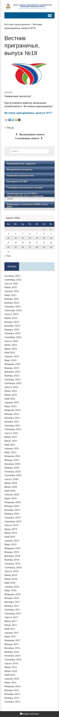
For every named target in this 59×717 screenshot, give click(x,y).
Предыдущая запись (32, 134)
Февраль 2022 (12, 410)
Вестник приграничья (17, 24)
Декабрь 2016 (12, 648)
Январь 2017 (11, 644)
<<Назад (9, 127)
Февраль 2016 (12, 686)
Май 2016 (9, 674)
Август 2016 (11, 663)
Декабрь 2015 (12, 694)
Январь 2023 (11, 368)
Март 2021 (10, 452)
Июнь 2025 (10, 287)
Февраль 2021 (12, 456)
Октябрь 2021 (12, 425)
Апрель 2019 (11, 540)
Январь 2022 (11, 414)
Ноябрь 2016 (11, 651)
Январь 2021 (11, 460)
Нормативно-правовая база (20, 175)
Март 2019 (10, 544)
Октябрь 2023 (12, 333)
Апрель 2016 (11, 678)
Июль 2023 (10, 344)
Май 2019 (9, 536)
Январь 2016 (11, 690)
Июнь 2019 (10, 532)
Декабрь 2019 (12, 509)
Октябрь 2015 (12, 701)
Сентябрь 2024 (12, 310)
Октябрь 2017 (12, 609)
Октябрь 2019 (12, 517)
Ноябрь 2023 (11, 329)
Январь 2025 (11, 298)
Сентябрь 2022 (12, 383)
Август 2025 (11, 283)
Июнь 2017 (10, 625)
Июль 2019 (10, 529)
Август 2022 (11, 387)
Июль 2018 (10, 575)
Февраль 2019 (12, 548)
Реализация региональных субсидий (25, 187)
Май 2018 (9, 582)
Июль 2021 (10, 436)
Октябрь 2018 (12, 563)
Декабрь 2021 (12, 417)
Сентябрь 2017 (12, 613)
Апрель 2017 (11, 632)
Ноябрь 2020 (11, 467)
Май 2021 (9, 444)
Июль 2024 (10, 318)
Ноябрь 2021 (11, 421)
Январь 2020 (11, 506)
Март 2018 (10, 590)
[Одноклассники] (16, 120)
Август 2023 (11, 341)
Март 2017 (10, 636)
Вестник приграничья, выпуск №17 (28, 113)
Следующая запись (27, 138)
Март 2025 (10, 295)
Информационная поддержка (21, 163)
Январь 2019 (11, 552)
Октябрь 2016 (12, 655)
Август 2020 (11, 479)
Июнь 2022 (10, 394)
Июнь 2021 (10, 440)
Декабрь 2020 (12, 463)
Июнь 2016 (10, 671)
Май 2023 (9, 352)
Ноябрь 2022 (11, 375)
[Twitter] (13, 120)
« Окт (7, 255)
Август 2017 (11, 617)
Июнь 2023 (10, 348)
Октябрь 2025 (12, 275)
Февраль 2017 (12, 640)
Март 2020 (10, 498)
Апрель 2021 (11, 448)
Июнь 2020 (10, 486)
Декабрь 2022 (12, 371)
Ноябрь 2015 (11, 697)
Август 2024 (11, 314)
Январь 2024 (11, 321)
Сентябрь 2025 (12, 279)
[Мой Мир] (19, 120)
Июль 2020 (10, 483)
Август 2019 (11, 525)
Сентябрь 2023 (12, 337)
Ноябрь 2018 (11, 559)
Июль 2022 (10, 390)
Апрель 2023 (11, 356)
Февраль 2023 (12, 364)
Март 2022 (10, 406)
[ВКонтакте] (9, 120)
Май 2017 (9, 628)
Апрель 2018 (11, 586)
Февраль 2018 (12, 594)
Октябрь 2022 (12, 379)
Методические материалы (19, 169)
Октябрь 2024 (12, 306)
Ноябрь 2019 (11, 513)
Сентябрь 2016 (12, 659)
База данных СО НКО (17, 181)
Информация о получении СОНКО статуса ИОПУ (27, 205)
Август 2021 (11, 433)
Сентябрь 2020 (12, 475)
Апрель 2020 (11, 494)
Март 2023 (10, 360)
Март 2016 (10, 682)
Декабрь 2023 (12, 325)
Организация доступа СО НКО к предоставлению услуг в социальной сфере (25, 196)
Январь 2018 (11, 598)
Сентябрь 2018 (12, 567)
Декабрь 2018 (12, 556)
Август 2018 (11, 571)
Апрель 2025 (11, 291)
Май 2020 (9, 490)
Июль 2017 (10, 621)
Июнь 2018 (10, 578)
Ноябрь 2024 (11, 302)
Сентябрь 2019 (12, 521)
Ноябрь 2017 (11, 605)
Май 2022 (9, 398)
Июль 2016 (10, 667)
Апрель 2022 (11, 402)
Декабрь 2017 (12, 602)
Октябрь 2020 (12, 471)
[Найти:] (29, 151)
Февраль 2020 (12, 502)
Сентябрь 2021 (12, 429)
